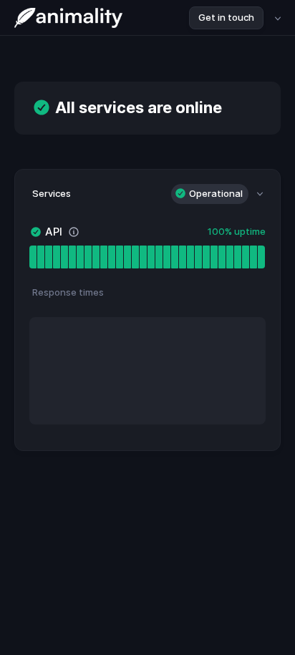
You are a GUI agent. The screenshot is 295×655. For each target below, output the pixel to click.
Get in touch (226, 17)
